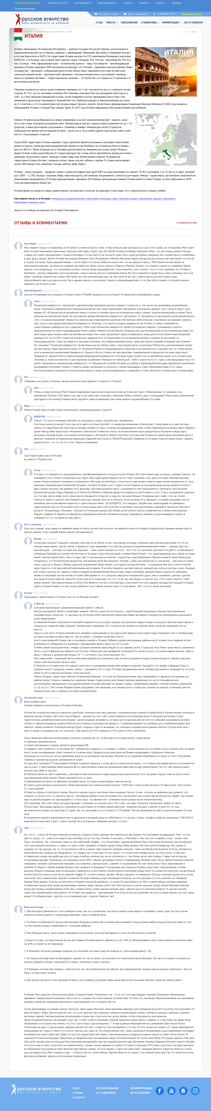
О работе (79, 1097)
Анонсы (127, 2)
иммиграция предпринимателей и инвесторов (75, 198)
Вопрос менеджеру (138, 14)
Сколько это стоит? (57, 2)
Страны (68, 31)
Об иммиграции (141, 1088)
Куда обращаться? (107, 2)
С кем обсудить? (82, 2)
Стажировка (149, 22)
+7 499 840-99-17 (166, 14)
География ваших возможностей (49, 31)
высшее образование (141, 198)
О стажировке (106, 1092)
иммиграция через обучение (114, 198)
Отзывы (160, 2)
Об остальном (193, 22)
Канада (194, 31)
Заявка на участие (191, 14)
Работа (110, 22)
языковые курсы (37, 202)
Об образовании (107, 1088)
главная (28, 31)
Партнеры (176, 2)
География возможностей (27, 2)
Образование (129, 22)
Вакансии (143, 2)
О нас (99, 22)
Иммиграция (170, 22)
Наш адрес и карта (108, 14)
